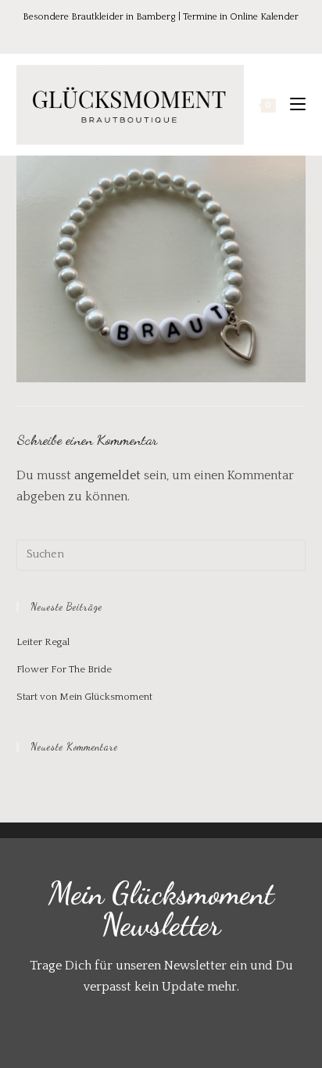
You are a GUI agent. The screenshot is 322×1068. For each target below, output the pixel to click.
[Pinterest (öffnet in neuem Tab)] (152, 34)
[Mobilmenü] (292, 105)
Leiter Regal (43, 641)
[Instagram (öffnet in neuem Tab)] (174, 34)
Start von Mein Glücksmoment (84, 696)
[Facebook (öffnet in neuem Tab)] (130, 34)
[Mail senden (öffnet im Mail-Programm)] (193, 34)
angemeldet (107, 475)
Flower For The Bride (64, 669)
